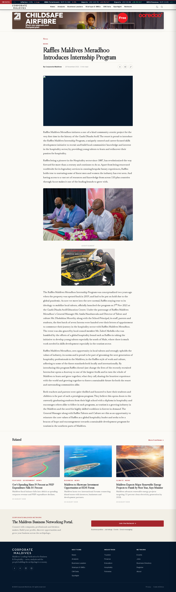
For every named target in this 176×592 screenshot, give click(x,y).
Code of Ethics (158, 587)
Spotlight (117, 7)
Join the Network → (127, 523)
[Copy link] (130, 67)
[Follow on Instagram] (26, 568)
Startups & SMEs (93, 7)
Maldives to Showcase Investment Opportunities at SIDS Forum (81, 486)
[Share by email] (125, 67)
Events (139, 555)
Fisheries (107, 571)
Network (128, 7)
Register (140, 567)
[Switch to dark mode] (157, 7)
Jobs (139, 559)
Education (108, 563)
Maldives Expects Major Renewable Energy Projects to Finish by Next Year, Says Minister (139, 486)
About (139, 571)
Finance (107, 559)
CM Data (107, 7)
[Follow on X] (20, 568)
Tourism (107, 555)
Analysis (61, 7)
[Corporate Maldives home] (19, 7)
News (52, 7)
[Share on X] (120, 67)
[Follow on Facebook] (14, 568)
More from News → (156, 440)
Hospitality (108, 567)
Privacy (148, 587)
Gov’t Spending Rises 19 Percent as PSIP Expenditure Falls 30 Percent (33, 486)
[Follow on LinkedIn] (31, 568)
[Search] (162, 7)
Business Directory (144, 563)
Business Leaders (75, 7)
